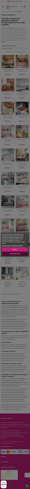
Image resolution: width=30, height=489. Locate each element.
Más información (6, 245)
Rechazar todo (15, 254)
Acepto (15, 249)
